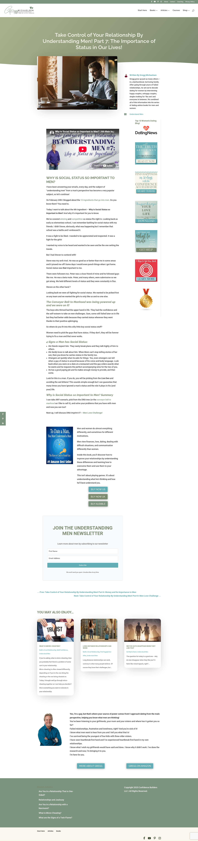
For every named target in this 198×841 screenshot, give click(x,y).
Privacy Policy (190, 2)
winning (63, 219)
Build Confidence (62, 650)
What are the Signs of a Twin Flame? (55, 817)
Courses (176, 10)
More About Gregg (90, 766)
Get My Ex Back (131, 652)
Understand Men (136, 114)
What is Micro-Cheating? (49, 646)
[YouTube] (155, 2)
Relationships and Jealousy (51, 800)
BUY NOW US (98, 489)
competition (77, 219)
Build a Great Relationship (47, 650)
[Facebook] (151, 2)
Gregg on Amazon (140, 766)
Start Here (142, 10)
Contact (172, 2)
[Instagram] (161, 2)
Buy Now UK (98, 496)
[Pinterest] (158, 2)
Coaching (180, 2)
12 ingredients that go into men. (95, 200)
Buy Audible (98, 504)
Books (152, 10)
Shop (185, 10)
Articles (164, 10)
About (166, 2)
